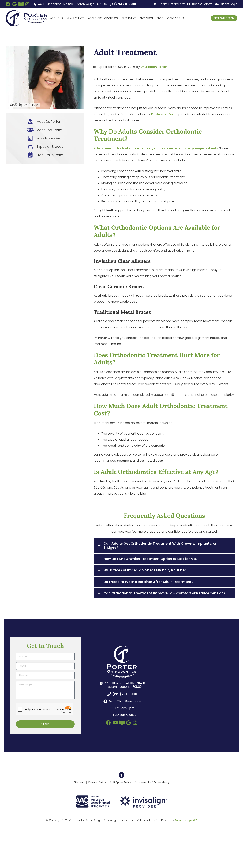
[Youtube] (115, 722)
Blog (160, 18)
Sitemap (79, 782)
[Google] (14, 4)
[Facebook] (8, 4)
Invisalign (146, 18)
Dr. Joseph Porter (153, 67)
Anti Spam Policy (120, 782)
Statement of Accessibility (152, 782)
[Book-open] (21, 4)
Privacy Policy (97, 782)
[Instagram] (27, 4)
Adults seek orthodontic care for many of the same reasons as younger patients (156, 148)
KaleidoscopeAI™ (185, 820)
